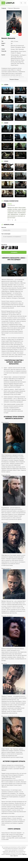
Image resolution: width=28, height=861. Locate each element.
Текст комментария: (5, 233)
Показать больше (14, 79)
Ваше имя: (3, 227)
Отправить (14, 252)
